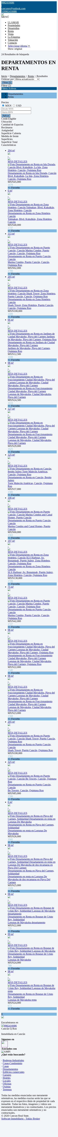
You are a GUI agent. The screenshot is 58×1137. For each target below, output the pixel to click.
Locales (7, 1080)
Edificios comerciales (13, 1072)
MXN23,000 (14, 716)
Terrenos (7, 1089)
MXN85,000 (14, 796)
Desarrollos (13, 28)
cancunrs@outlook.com (13, 8)
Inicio (4, 76)
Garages (7, 1075)
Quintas (7, 1086)
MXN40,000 (14, 228)
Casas (6, 1066)
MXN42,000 (14, 624)
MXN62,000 (14, 271)
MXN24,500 (14, 403)
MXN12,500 (14, 357)
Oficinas (7, 1083)
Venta (11, 34)
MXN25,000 (14, 888)
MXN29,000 (14, 449)
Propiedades (14, 25)
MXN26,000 (14, 839)
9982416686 (10, 1025)
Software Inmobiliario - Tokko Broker (20, 1118)
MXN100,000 (15, 314)
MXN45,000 (14, 184)
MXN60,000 (14, 535)
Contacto (12, 42)
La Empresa (14, 37)
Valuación (13, 40)
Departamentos (17, 76)
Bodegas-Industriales (13, 1060)
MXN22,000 (14, 670)
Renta (11, 31)
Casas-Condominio (12, 1063)
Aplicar (6, 115)
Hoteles (6, 1077)
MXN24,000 (14, 965)
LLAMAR (13, 22)
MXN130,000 (15, 581)
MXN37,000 (14, 492)
